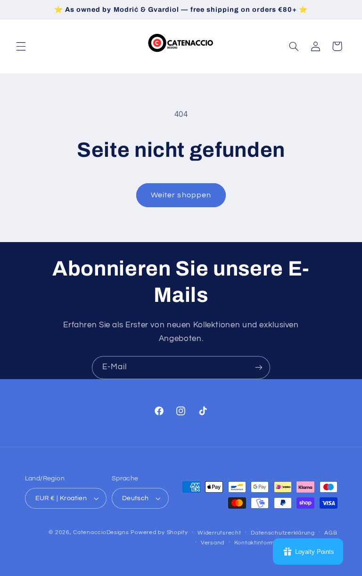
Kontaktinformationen (265, 542)
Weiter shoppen (181, 195)
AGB (330, 532)
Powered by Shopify (159, 532)
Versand (212, 542)
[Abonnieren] (259, 367)
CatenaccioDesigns (101, 532)
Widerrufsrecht (219, 532)
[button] (21, 46)
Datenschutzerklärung (283, 532)
